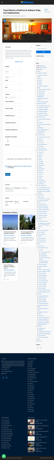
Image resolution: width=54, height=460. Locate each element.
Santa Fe (40, 80)
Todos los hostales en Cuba (44, 105)
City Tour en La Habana (43, 230)
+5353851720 (6, 369)
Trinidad (40, 159)
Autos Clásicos (44, 253)
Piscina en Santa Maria (8, 433)
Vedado (40, 84)
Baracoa (40, 167)
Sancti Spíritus (41, 168)
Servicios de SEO (42, 335)
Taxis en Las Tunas (42, 286)
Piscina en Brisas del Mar (8, 435)
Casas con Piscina (42, 204)
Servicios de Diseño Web (43, 337)
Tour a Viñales (41, 232)
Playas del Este (32, 376)
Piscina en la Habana (7, 425)
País (6, 87)
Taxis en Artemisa (42, 273)
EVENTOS (40, 293)
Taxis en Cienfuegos (43, 282)
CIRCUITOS (40, 236)
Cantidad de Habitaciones (11, 129)
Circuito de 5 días (42, 240)
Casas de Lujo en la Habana (44, 198)
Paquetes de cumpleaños (44, 320)
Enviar (7, 174)
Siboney (40, 82)
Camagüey (41, 163)
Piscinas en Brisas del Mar (44, 209)
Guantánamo (41, 183)
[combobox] (13, 90)
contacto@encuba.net (7, 371)
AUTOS (41, 249)
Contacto (39, 341)
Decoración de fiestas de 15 (44, 317)
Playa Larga (41, 142)
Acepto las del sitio (19, 167)
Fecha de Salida (9, 108)
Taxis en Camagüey (42, 284)
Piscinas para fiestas (7, 438)
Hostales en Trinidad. (43, 113)
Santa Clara (41, 172)
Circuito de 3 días (42, 238)
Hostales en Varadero (43, 111)
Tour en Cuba (6, 442)
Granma (40, 174)
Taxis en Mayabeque (43, 275)
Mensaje (7, 144)
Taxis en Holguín (42, 288)
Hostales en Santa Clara (43, 115)
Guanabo (40, 122)
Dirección (7, 184)
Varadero (40, 138)
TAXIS (39, 243)
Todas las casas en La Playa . (45, 137)
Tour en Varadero (42, 234)
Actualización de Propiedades (45, 331)
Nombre (7, 71)
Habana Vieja (41, 93)
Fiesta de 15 (41, 315)
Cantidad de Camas (10, 115)
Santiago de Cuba (42, 181)
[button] (4, 456)
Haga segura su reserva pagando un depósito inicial (19, 159)
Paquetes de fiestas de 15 (44, 319)
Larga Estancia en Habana (44, 189)
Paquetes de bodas (42, 301)
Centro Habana (42, 91)
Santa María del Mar (43, 144)
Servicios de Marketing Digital (45, 333)
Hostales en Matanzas (43, 109)
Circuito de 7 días (42, 241)
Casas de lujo (6, 427)
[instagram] (41, 348)
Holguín (40, 178)
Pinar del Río (41, 152)
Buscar (43, 51)
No (8, 141)
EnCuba (5, 373)
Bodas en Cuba (6, 447)
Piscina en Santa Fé (43, 213)
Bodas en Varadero (42, 297)
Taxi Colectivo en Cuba (43, 247)
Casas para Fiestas (42, 217)
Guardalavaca (41, 180)
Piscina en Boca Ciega (43, 205)
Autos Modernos (44, 255)
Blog (38, 339)
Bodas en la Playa (6, 444)
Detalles (7, 198)
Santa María (41, 132)
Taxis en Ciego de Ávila (43, 280)
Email (7, 80)
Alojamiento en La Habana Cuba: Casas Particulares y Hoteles (44, 225)
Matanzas (41, 155)
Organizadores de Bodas (44, 296)
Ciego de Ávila (41, 165)
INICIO (39, 71)
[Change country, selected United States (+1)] (6, 97)
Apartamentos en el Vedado (44, 89)
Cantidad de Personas (10, 122)
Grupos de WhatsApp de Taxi (44, 291)
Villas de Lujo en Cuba (7, 429)
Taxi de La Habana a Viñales (44, 271)
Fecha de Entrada (9, 101)
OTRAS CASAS (41, 194)
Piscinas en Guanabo (43, 211)
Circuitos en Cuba (6, 440)
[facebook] (37, 348)
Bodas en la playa (42, 299)
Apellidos (7, 77)
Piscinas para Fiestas (43, 215)
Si (7, 139)
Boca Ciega (41, 127)
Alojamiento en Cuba (43, 221)
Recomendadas (32, 374)
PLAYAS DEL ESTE (41, 117)
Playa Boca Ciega (32, 377)
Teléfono (7, 94)
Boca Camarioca (42, 148)
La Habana (31, 361)
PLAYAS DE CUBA (41, 134)
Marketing (40, 326)
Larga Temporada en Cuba (44, 187)
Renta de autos (6, 420)
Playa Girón (41, 140)
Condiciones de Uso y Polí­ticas (46, 457)
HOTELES (40, 219)
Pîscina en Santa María (43, 207)
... (33, 240)
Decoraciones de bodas (43, 303)
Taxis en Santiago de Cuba (44, 290)
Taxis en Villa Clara (42, 279)
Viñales (40, 157)
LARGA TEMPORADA (42, 185)
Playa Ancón (41, 146)
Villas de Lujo (41, 197)
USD (38, 59)
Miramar (40, 78)
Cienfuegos (41, 161)
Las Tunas (41, 176)
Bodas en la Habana (7, 446)
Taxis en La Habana (43, 264)
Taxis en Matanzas (42, 277)
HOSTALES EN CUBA (42, 103)
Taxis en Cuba (41, 245)
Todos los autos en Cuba (46, 252)
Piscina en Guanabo (7, 436)
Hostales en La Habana (43, 107)
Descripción (8, 47)
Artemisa (40, 154)
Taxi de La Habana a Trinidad (44, 269)
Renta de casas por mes (43, 101)
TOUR (39, 228)
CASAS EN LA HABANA (42, 73)
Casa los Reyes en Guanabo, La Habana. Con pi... (9, 266)
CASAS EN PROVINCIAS (42, 150)
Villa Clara (41, 170)
